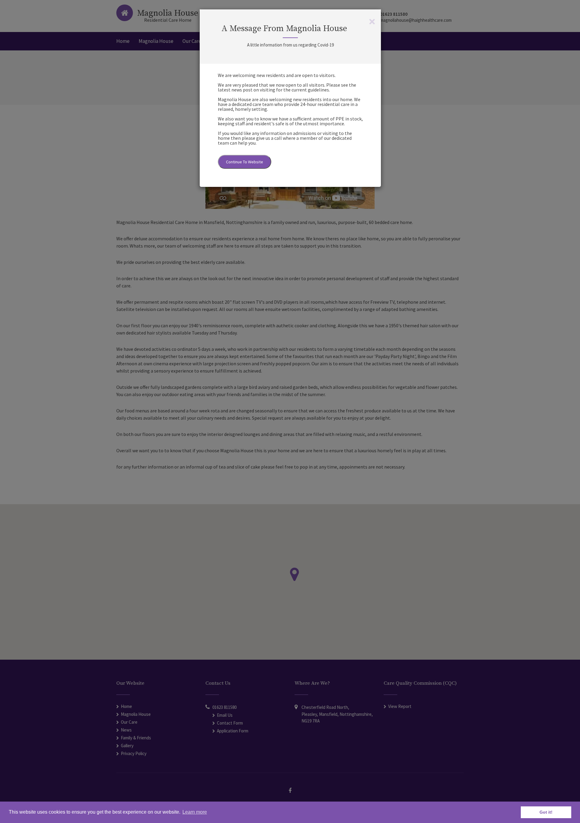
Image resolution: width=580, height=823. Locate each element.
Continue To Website (244, 162)
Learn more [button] (194, 812)
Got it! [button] (546, 812)
